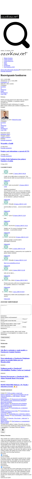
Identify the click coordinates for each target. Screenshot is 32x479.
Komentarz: (4, 316)
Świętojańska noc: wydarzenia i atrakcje (19, 414)
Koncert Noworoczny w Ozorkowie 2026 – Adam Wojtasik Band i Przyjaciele (15, 377)
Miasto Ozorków (5, 399)
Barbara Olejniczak (6, 394)
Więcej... (23, 427)
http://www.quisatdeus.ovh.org (12, 263)
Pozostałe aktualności (13, 69)
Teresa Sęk (3, 414)
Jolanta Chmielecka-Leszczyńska (9, 411)
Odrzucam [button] (17, 427)
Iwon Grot (3, 418)
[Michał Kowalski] (5, 118)
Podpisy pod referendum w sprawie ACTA (15, 151)
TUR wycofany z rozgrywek (14, 393)
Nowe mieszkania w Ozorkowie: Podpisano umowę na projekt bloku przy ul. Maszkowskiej (15, 360)
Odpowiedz (7, 180)
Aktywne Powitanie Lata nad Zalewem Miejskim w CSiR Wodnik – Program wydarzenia (14, 396)
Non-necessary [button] (4, 465)
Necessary (5, 455)
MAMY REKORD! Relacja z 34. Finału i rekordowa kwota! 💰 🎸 (14, 385)
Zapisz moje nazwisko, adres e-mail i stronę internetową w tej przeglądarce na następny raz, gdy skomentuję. (14, 333)
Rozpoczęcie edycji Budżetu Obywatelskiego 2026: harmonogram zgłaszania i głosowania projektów (14, 400)
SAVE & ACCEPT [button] (6, 477)
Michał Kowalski (16, 119)
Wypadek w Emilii (7, 143)
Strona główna (4, 69)
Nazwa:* (25, 319)
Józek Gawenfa (5, 408)
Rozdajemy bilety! (5, 134)
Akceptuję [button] (12, 427)
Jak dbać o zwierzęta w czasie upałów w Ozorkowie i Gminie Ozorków (14, 351)
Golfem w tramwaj (5, 137)
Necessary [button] (3, 453)
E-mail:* (25, 322)
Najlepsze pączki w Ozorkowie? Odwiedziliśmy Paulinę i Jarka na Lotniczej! (15, 369)
